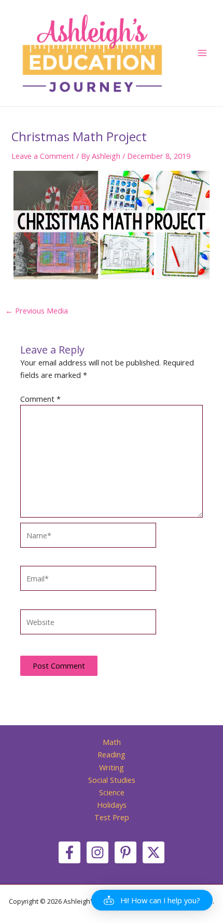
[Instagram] (97, 852)
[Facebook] (69, 852)
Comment (40, 398)
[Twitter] (153, 852)
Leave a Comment (42, 156)
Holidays (112, 804)
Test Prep (111, 817)
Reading (111, 754)
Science (111, 792)
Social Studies (111, 780)
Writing (111, 767)
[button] (152, 900)
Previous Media (36, 311)
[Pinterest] (125, 852)
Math (112, 742)
